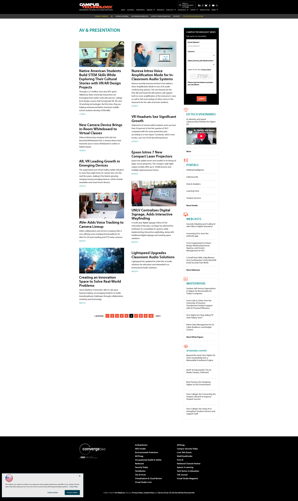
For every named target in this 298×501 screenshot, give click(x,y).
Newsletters (205, 10)
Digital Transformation (160, 16)
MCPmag (139, 456)
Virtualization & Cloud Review (148, 478)
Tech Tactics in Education (188, 471)
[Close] (79, 475)
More (214, 10)
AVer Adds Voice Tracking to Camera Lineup (101, 224)
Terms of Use (163, 492)
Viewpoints (140, 10)
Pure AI (180, 459)
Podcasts (170, 10)
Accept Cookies (72, 492)
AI (112, 16)
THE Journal (182, 474)
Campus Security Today (187, 448)
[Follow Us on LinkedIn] (199, 5)
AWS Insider (140, 448)
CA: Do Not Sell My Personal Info (182, 492)
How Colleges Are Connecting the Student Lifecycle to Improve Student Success (201, 396)
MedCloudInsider (184, 456)
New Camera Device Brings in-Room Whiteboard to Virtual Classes (100, 128)
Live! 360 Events (184, 452)
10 (151, 315)
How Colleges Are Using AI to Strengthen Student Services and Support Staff (200, 411)
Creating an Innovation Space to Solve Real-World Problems (100, 281)
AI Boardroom (141, 445)
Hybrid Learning (122, 16)
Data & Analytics (193, 184)
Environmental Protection (146, 452)
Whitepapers (195, 283)
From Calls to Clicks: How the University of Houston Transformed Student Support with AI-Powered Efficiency (199, 304)
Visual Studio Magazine (187, 478)
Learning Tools (192, 191)
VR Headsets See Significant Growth (154, 118)
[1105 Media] (93, 470)
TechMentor (140, 471)
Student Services (193, 198)
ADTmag (181, 445)
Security (176, 16)
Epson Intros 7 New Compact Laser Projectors (152, 154)
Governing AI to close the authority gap (197, 234)
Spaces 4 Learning (185, 467)
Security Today (141, 467)
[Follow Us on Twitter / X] (203, 5)
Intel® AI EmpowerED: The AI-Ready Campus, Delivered (199, 371)
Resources (182, 10)
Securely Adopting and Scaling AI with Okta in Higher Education (200, 225)
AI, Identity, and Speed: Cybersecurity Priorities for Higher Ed (201, 122)
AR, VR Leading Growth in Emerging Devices (99, 163)
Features (130, 10)
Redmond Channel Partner (188, 463)
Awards (150, 10)
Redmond (139, 463)
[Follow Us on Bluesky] (206, 5)
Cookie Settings (52, 492)
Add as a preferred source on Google (187, 5)
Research (160, 10)
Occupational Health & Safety (148, 459)
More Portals (192, 205)
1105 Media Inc (119, 492)
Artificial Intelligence (195, 170)
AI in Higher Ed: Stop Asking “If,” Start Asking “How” (199, 316)
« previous (99, 315)
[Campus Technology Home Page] (96, 6)
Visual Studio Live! (143, 482)
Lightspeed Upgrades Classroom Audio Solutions (153, 254)
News (123, 10)
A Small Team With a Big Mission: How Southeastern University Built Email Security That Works (201, 260)
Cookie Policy (149, 492)
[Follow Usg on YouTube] (213, 5)
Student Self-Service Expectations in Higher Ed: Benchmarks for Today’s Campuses (201, 291)
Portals (192, 165)
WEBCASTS (193, 219)
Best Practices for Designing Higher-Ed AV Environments (198, 383)
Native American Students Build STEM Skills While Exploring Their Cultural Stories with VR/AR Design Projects (100, 78)
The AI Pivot (140, 474)
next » (158, 315)
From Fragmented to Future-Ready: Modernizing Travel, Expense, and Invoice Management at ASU (199, 247)
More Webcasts (193, 270)
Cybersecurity (192, 176)
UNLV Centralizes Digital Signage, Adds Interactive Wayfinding (152, 214)
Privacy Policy (206, 69)
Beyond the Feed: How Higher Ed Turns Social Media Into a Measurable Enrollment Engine (200, 358)
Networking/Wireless (140, 16)
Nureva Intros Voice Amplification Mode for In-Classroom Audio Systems (153, 74)
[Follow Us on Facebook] (210, 5)
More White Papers (194, 337)
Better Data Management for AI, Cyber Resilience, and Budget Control (200, 327)
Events (193, 10)
